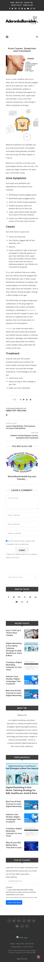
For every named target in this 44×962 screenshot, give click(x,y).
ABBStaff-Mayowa (16, 411)
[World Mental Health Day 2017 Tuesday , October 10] (22, 462)
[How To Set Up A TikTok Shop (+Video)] (31, 634)
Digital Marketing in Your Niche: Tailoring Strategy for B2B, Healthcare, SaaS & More (14, 649)
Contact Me (28, 2)
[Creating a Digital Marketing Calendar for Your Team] (31, 666)
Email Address (11, 877)
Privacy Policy (16, 5)
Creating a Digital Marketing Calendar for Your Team (14, 666)
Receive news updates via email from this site (21, 556)
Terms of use (28, 5)
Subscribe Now (14, 902)
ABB (34, 952)
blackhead (31, 310)
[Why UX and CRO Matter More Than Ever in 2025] (31, 846)
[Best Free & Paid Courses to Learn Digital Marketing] (31, 694)
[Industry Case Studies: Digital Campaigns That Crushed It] (31, 680)
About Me (19, 2)
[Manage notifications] (38, 957)
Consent (9, 887)
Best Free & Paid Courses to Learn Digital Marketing (13, 693)
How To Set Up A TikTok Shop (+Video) (13, 632)
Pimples (9, 328)
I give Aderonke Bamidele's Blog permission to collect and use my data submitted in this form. (21, 892)
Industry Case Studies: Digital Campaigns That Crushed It (13, 680)
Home (12, 2)
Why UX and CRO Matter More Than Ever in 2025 (14, 845)
